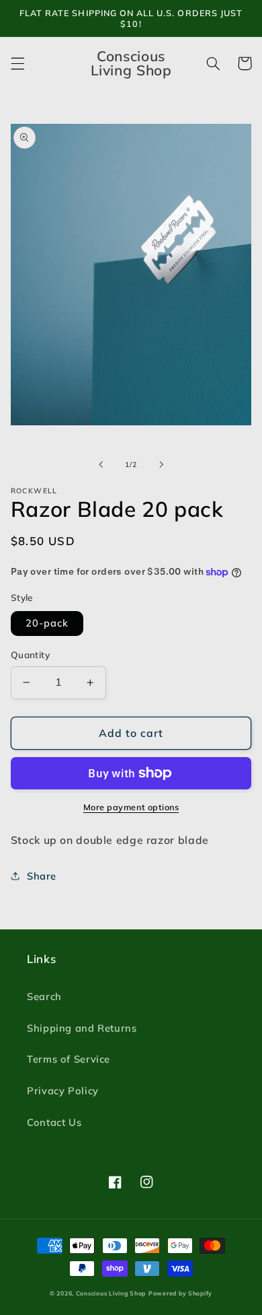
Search (44, 996)
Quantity (30, 654)
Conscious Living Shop (111, 1293)
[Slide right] (161, 465)
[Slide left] (101, 465)
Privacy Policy (63, 1090)
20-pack (47, 622)
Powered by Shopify (180, 1293)
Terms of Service (68, 1059)
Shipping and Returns (82, 1028)
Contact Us (54, 1122)
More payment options (131, 807)
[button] (17, 63)
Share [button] (41, 875)
